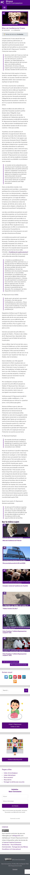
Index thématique (9, 775)
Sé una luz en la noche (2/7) (11, 662)
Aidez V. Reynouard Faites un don (15, 725)
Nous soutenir (8, 777)
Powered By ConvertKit (15, 818)
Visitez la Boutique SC (15, 759)
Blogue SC (16, 835)
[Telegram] (6, 677)
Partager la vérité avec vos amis (14, 782)
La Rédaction (16, 30)
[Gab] (10, 677)
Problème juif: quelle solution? (18, 252)
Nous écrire (7, 780)
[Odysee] (15, 677)
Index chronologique (10, 773)
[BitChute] (19, 677)
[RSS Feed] (15, 681)
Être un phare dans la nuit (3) (18, 665)
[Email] (24, 677)
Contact (15, 869)
